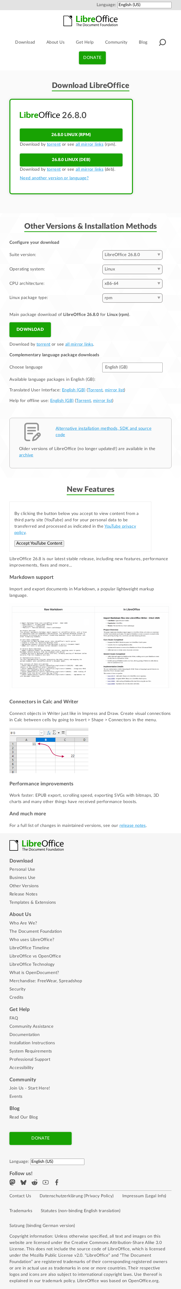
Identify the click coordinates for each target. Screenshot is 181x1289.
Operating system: (27, 269)
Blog (143, 42)
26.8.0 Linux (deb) (71, 160)
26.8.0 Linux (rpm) (71, 135)
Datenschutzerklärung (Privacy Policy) (77, 1196)
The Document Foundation (35, 931)
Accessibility (21, 1068)
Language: (106, 5)
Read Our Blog (23, 1117)
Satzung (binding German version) (42, 1226)
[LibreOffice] (90, 20)
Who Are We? (23, 923)
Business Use (22, 878)
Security (17, 989)
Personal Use (22, 869)
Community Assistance (31, 1026)
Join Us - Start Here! (29, 1088)
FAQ (13, 1018)
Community (116, 42)
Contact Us (20, 1196)
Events (15, 1096)
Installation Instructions (32, 1043)
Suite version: (22, 255)
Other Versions (24, 886)
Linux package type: (28, 298)
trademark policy (58, 1281)
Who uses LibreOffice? (31, 940)
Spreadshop (70, 981)
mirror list (114, 390)
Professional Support (29, 1059)
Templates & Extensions (32, 902)
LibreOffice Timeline (29, 948)
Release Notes (23, 894)
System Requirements (30, 1051)
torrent (54, 144)
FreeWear (47, 981)
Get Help (85, 42)
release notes (132, 826)
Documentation (24, 1035)
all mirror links (89, 144)
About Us (55, 42)
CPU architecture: (27, 284)
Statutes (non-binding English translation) (81, 1211)
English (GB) (74, 390)
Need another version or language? (54, 178)
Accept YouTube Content (39, 543)
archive (26, 455)
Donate (92, 58)
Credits (16, 997)
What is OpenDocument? (34, 973)
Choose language (26, 367)
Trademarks (20, 1211)
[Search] (162, 42)
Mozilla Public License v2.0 (56, 1255)
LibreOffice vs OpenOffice (35, 956)
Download (25, 42)
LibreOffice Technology (32, 964)
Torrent (95, 390)
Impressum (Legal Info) (144, 1196)
